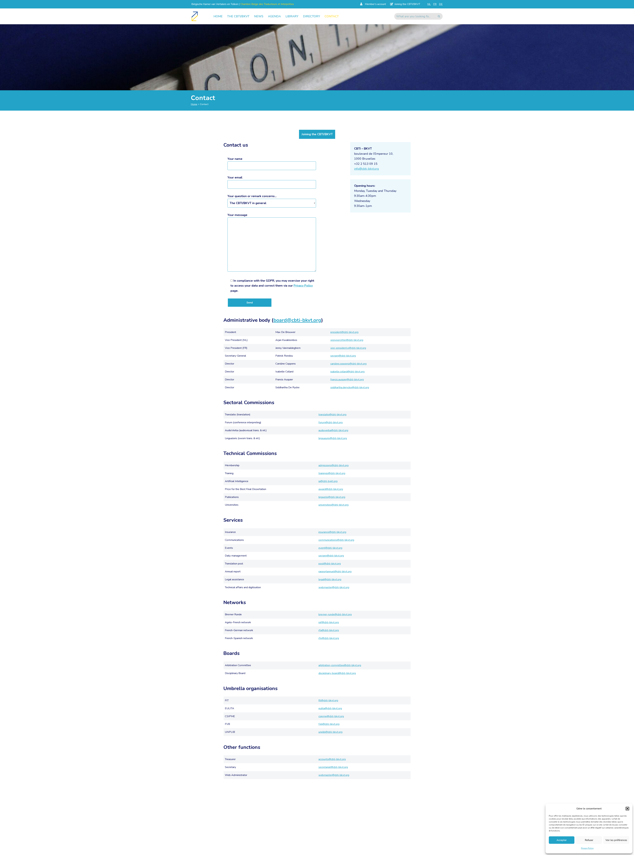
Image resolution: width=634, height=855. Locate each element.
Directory (311, 16)
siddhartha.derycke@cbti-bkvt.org (349, 387)
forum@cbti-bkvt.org (330, 422)
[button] (627, 808)
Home (218, 16)
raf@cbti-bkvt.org (328, 622)
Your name (235, 159)
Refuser (589, 840)
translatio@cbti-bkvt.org (332, 414)
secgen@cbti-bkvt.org (343, 356)
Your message (237, 215)
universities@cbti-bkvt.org (333, 505)
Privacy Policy (587, 848)
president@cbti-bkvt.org (344, 332)
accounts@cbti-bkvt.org (332, 759)
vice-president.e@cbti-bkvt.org (348, 348)
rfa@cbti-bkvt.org (328, 630)
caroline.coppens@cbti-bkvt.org (348, 364)
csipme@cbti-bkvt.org (331, 716)
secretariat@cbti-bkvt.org (333, 767)
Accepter (562, 840)
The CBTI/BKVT (238, 16)
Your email (235, 177)
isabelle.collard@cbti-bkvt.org (347, 371)
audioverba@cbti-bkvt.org (333, 430)
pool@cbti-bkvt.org (329, 563)
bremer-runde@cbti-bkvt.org (335, 614)
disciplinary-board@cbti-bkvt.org (337, 673)
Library (291, 16)
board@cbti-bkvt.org (297, 320)
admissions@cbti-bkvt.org (333, 465)
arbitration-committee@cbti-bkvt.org (339, 665)
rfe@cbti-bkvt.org (328, 638)
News (258, 16)
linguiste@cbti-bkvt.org (331, 497)
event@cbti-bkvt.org (330, 548)
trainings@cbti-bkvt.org (331, 473)
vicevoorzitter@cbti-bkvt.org (346, 340)
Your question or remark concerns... (252, 196)
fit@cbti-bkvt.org (328, 700)
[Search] (439, 16)
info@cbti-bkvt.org (366, 169)
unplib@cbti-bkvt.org (330, 732)
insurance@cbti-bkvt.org (332, 532)
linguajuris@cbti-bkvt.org (332, 438)
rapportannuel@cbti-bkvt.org (335, 571)
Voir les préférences (616, 840)
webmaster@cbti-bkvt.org (333, 587)
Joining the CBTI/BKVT (317, 134)
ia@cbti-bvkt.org (327, 481)
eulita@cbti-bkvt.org (330, 708)
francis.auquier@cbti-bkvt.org (347, 379)
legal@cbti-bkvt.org (329, 579)
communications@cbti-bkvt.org (336, 540)
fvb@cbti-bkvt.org (328, 724)
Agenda (274, 16)
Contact (332, 16)
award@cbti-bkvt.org (330, 489)
